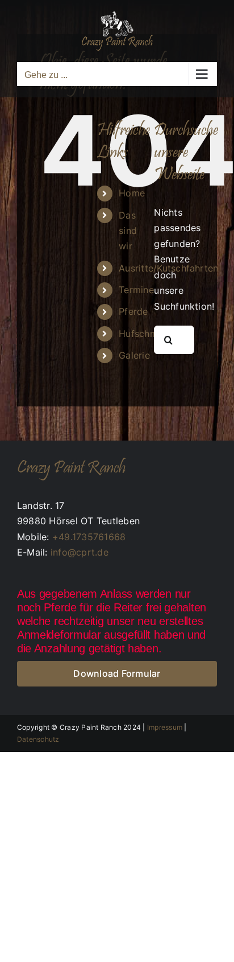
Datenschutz (38, 739)
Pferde (133, 311)
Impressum (164, 727)
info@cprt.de (79, 552)
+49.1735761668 (89, 536)
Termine (136, 289)
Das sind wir (128, 230)
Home (132, 193)
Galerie (134, 355)
